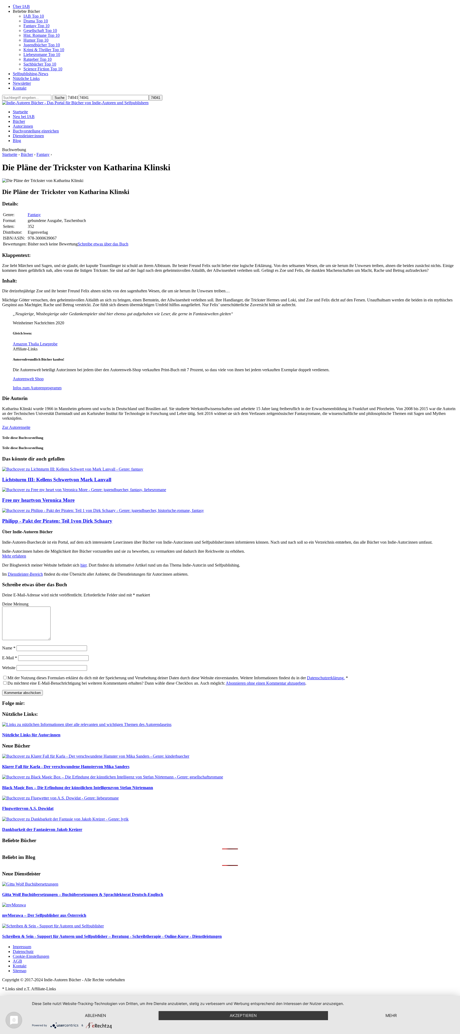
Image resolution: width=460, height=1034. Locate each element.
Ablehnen (95, 1015)
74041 (73, 97)
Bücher (19, 121)
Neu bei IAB (24, 116)
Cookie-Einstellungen (31, 956)
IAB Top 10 (33, 16)
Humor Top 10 (35, 40)
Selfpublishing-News (30, 73)
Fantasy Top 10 (36, 25)
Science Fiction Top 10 (42, 69)
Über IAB (21, 6)
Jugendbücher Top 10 (41, 45)
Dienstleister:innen (28, 136)
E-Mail (9, 658)
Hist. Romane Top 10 (41, 35)
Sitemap (19, 970)
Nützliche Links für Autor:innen (31, 735)
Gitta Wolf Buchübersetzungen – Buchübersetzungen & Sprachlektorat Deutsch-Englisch (82, 894)
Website (8, 667)
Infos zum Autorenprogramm (37, 388)
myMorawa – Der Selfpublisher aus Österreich (44, 915)
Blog (17, 140)
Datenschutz (23, 951)
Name (8, 648)
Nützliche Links (26, 78)
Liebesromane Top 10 (41, 54)
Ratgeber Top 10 (37, 59)
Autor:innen (23, 126)
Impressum (22, 946)
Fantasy (43, 154)
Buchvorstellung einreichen (36, 131)
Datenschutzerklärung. (326, 678)
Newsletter (22, 83)
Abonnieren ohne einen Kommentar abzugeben (265, 683)
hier (83, 565)
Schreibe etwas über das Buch (103, 244)
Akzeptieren (243, 1015)
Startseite (20, 112)
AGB (17, 961)
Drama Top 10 (35, 21)
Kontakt (19, 88)
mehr (391, 1015)
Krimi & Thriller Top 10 (43, 49)
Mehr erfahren (14, 556)
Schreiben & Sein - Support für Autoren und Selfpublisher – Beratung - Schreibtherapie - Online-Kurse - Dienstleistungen (112, 936)
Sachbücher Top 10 (39, 64)
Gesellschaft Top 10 (40, 30)
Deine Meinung (15, 604)
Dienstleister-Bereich (25, 574)
